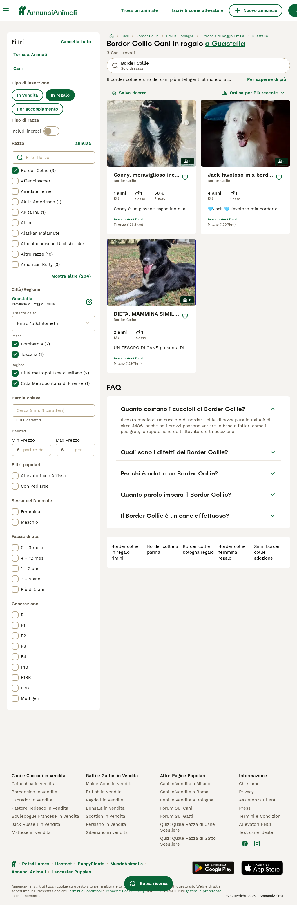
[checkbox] (15, 170)
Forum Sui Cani (176, 808)
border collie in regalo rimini (125, 552)
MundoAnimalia (126, 863)
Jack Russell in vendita (36, 824)
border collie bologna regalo (198, 549)
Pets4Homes (35, 863)
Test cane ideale (256, 832)
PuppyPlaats (91, 863)
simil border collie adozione (267, 552)
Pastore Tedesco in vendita (40, 808)
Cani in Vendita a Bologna (186, 800)
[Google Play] (213, 868)
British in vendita (104, 791)
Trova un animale (139, 10)
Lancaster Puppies (71, 872)
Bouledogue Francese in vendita (45, 816)
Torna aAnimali (30, 54)
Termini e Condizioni (260, 816)
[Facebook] (245, 843)
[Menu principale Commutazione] (6, 10)
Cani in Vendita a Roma (184, 791)
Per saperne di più (266, 79)
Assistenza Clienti (258, 800)
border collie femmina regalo (232, 552)
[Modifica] (89, 301)
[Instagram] (257, 843)
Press (245, 808)
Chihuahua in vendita (33, 783)
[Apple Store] (262, 868)
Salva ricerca (133, 92)
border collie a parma (162, 549)
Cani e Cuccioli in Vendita (39, 775)
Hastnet (63, 863)
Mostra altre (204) (71, 276)
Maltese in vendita (31, 832)
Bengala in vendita (105, 808)
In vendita (27, 95)
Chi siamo (249, 783)
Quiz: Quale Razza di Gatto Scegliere (188, 841)
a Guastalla (225, 43)
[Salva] (185, 177)
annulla (83, 143)
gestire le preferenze (203, 891)
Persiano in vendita (106, 824)
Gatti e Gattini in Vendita (112, 775)
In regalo (60, 95)
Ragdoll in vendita (104, 800)
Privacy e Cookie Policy (124, 891)
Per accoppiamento (37, 109)
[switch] (51, 131)
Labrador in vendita (32, 800)
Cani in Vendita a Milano (185, 783)
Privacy (246, 791)
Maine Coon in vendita (109, 783)
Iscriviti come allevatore (198, 10)
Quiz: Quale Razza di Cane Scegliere (187, 827)
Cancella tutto (76, 41)
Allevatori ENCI (255, 824)
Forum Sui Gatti (176, 816)
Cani (18, 68)
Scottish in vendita (105, 816)
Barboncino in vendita (34, 791)
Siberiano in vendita (107, 832)
